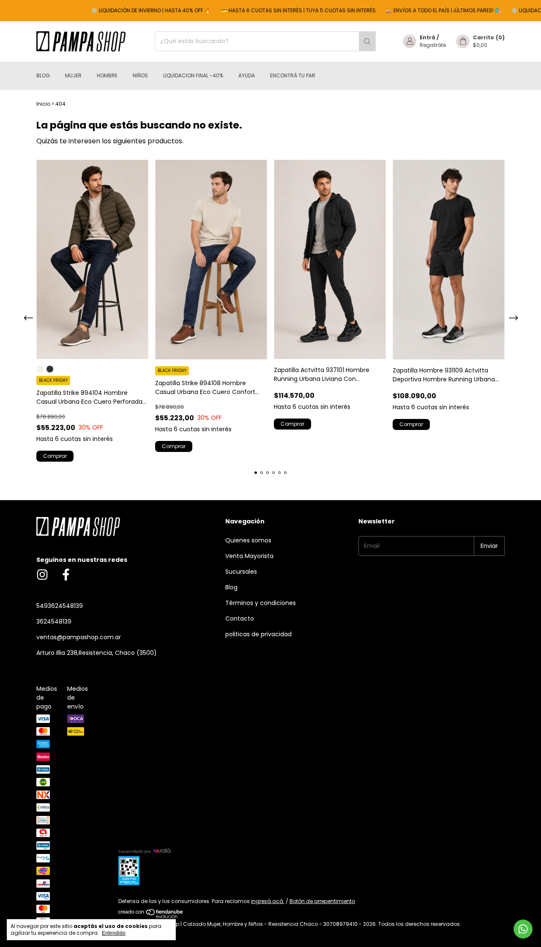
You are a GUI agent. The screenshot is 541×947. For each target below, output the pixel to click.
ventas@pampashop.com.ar (78, 637)
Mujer (73, 75)
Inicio (43, 103)
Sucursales (241, 571)
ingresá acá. (267, 901)
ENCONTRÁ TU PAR (292, 75)
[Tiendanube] (151, 916)
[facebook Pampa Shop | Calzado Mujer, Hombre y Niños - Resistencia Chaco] (66, 575)
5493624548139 (59, 606)
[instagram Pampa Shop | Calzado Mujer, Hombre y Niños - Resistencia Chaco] (42, 575)
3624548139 (53, 621)
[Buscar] (367, 41)
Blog (43, 75)
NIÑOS (140, 75)
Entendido (114, 933)
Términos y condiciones (260, 603)
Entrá (427, 37)
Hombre (107, 75)
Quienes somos (248, 540)
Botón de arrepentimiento (322, 901)
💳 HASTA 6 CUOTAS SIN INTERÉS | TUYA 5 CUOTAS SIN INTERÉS (282, 10)
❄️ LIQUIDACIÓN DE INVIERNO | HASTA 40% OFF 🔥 (134, 10)
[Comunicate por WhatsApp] (523, 929)
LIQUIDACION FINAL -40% (193, 75)
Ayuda (246, 75)
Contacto (239, 618)
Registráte (433, 45)
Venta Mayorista (249, 556)
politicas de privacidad (258, 634)
